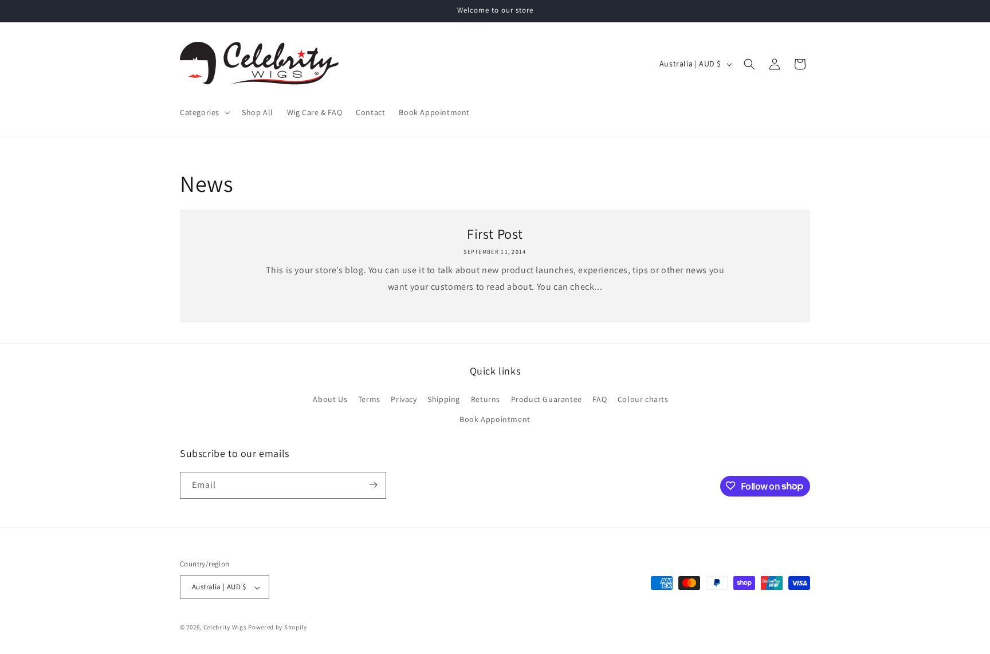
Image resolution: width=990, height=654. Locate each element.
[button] (204, 112)
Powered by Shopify (277, 628)
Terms (369, 398)
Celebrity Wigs (225, 628)
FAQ (599, 398)
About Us (330, 398)
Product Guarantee (546, 398)
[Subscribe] (373, 484)
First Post (495, 234)
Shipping (443, 398)
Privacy (404, 398)
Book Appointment (495, 419)
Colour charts (643, 398)
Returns (485, 398)
